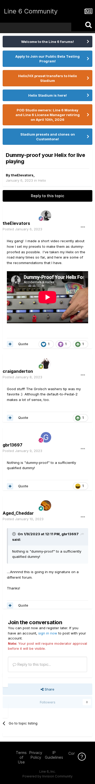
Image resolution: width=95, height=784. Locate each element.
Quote (23, 344)
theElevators (22, 175)
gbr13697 (70, 534)
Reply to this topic (47, 195)
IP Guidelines (54, 755)
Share (49, 689)
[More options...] (83, 227)
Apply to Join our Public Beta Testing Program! (47, 58)
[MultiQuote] (10, 344)
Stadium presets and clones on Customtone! (47, 136)
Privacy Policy (35, 755)
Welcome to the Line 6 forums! (47, 41)
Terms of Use (21, 757)
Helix (42, 180)
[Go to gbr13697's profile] (46, 437)
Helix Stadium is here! (47, 95)
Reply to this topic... (33, 664)
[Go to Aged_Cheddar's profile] (46, 505)
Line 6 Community (31, 11)
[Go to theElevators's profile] (46, 215)
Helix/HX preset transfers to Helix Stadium (47, 78)
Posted (22, 229)
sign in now (47, 633)
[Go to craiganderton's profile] (46, 363)
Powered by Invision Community (47, 776)
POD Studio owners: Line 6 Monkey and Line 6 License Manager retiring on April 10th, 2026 (48, 115)
